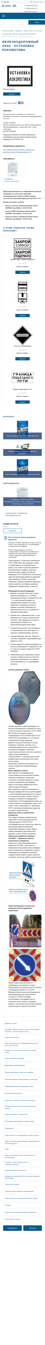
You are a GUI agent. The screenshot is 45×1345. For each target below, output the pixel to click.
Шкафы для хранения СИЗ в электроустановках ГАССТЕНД (22, 1177)
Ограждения (9, 1128)
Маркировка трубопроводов (15, 1065)
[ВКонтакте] (19, 103)
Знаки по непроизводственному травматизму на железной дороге (22, 1142)
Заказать (12, 94)
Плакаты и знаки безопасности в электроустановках (16, 1163)
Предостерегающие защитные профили (19, 1072)
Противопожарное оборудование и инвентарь (21, 1079)
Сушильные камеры (12, 1184)
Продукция (18, 31)
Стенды (7, 1205)
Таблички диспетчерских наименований (19, 1191)
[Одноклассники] (22, 103)
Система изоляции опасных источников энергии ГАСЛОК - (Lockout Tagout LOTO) (22, 1030)
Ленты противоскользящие (14, 1058)
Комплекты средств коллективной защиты (20, 1100)
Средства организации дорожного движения (21, 1212)
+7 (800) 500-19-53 (30, 5)
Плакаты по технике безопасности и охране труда (20, 1051)
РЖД (6, 1149)
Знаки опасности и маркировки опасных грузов (22, 1135)
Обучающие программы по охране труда (19, 1121)
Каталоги (32, 1228)
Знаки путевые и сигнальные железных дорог (21, 1198)
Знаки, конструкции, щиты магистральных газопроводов (20, 1156)
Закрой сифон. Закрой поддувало (22, 259)
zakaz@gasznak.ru (30, 11)
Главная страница (7, 31)
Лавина (22, 303)
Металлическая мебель (13, 1093)
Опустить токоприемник (22, 346)
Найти (37, 22)
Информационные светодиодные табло (19, 1086)
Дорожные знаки (11, 1023)
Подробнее (12, 531)
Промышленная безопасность (16, 1170)
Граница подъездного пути (22, 389)
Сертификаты (12, 1228)
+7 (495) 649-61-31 (30, 8)
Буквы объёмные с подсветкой (16, 1114)
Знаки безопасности (12, 1037)
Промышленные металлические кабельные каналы (20, 1107)
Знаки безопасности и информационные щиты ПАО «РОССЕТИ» (21, 1044)
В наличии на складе (12, 1219)
